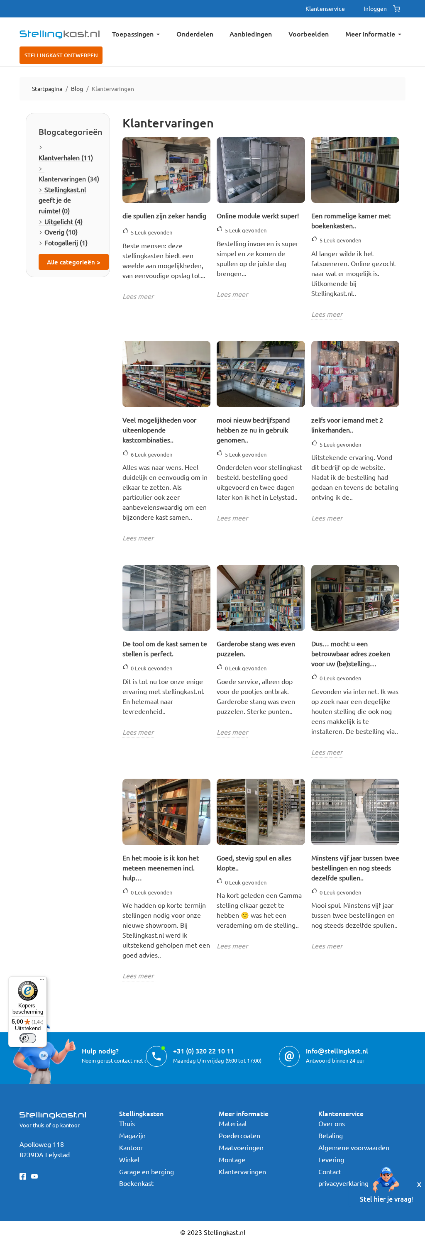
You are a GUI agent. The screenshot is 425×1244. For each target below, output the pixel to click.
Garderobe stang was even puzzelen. (256, 648)
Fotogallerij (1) (66, 242)
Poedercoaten (239, 1135)
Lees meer (138, 296)
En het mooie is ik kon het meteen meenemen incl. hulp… (160, 867)
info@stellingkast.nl (337, 1050)
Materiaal (233, 1123)
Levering (331, 1159)
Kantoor (131, 1147)
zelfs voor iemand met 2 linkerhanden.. (347, 424)
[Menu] (42, 981)
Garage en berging (146, 1171)
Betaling (330, 1135)
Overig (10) (61, 231)
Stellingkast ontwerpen (61, 55)
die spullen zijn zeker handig (164, 215)
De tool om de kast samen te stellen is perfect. (164, 648)
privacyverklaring (343, 1183)
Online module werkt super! (258, 215)
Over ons (331, 1123)
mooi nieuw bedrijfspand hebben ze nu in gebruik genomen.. (253, 429)
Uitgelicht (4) (63, 221)
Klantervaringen (242, 1171)
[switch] (28, 1038)
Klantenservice (325, 8)
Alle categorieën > (73, 262)
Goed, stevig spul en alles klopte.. (254, 862)
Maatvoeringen (241, 1147)
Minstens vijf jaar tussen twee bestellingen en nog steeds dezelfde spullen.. (355, 867)
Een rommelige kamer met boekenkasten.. (351, 220)
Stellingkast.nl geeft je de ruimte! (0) (62, 200)
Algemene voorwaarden (353, 1147)
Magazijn (132, 1135)
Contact (329, 1171)
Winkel (129, 1159)
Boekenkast (136, 1183)
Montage (232, 1159)
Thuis (127, 1123)
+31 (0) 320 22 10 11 (203, 1050)
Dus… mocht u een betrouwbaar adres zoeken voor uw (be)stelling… (350, 653)
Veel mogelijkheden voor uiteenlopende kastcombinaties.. (159, 429)
